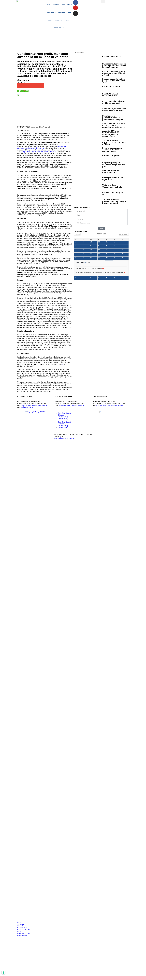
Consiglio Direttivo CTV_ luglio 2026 (113, 179)
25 (83, 258)
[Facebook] (75, 2)
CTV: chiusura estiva (111, 56)
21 (107, 254)
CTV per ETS (51, 12)
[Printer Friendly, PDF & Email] (23, 91)
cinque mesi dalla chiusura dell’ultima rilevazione (39, 152)
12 (91, 250)
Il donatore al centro (111, 86)
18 (83, 254)
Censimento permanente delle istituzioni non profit (41, 147)
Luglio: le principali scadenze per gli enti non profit (113, 164)
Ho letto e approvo (87, 225)
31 (107, 242)
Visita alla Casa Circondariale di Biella (112, 186)
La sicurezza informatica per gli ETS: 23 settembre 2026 (113, 81)
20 (99, 254)
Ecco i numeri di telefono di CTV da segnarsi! (113, 102)
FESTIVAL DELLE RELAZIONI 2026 (110, 95)
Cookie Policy (63, 419)
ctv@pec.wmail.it (27, 407)
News (50, 20)
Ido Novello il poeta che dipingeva (89, 268)
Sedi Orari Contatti (62, 20)
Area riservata (58, 28)
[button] (103, 1)
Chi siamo (56, 4)
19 (91, 254)
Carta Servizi (67, 4)
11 (83, 250)
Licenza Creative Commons (64, 438)
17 (75, 254)
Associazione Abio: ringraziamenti (111, 171)
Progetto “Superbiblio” (112, 155)
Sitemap (61, 415)
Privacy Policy (63, 417)
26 (91, 258)
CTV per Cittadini (64, 12)
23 (122, 254)
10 (75, 250)
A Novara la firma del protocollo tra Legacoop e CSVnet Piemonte (114, 201)
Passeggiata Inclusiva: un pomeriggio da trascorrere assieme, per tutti (114, 66)
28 (83, 242)
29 (91, 242)
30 (99, 242)
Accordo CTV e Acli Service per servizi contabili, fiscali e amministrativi (111, 134)
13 (99, 250)
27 (75, 242)
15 (114, 250)
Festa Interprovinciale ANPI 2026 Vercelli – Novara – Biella (112, 150)
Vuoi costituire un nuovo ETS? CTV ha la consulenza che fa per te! (113, 125)
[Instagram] (75, 13)
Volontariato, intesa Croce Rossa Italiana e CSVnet (114, 109)
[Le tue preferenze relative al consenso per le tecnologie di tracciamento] (3, 972)
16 (122, 250)
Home (48, 4)
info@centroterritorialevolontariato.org (34, 405)
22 (114, 254)
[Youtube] (75, 7)
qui (63, 364)
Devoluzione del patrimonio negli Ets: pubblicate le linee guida (113, 118)
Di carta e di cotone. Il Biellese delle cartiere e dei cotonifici (99, 273)
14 (107, 250)
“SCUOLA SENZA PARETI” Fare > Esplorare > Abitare (114, 142)
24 (75, 258)
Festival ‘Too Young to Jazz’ (112, 193)
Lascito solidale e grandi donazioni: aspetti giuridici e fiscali (114, 73)
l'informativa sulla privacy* (91, 225)
